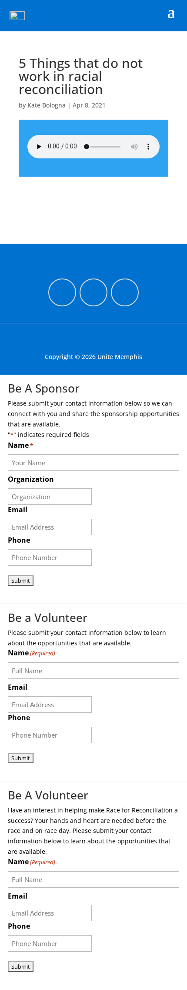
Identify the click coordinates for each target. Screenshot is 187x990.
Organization (31, 479)
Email (17, 509)
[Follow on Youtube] (125, 292)
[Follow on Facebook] (62, 292)
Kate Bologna (46, 105)
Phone (19, 540)
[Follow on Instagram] (93, 292)
